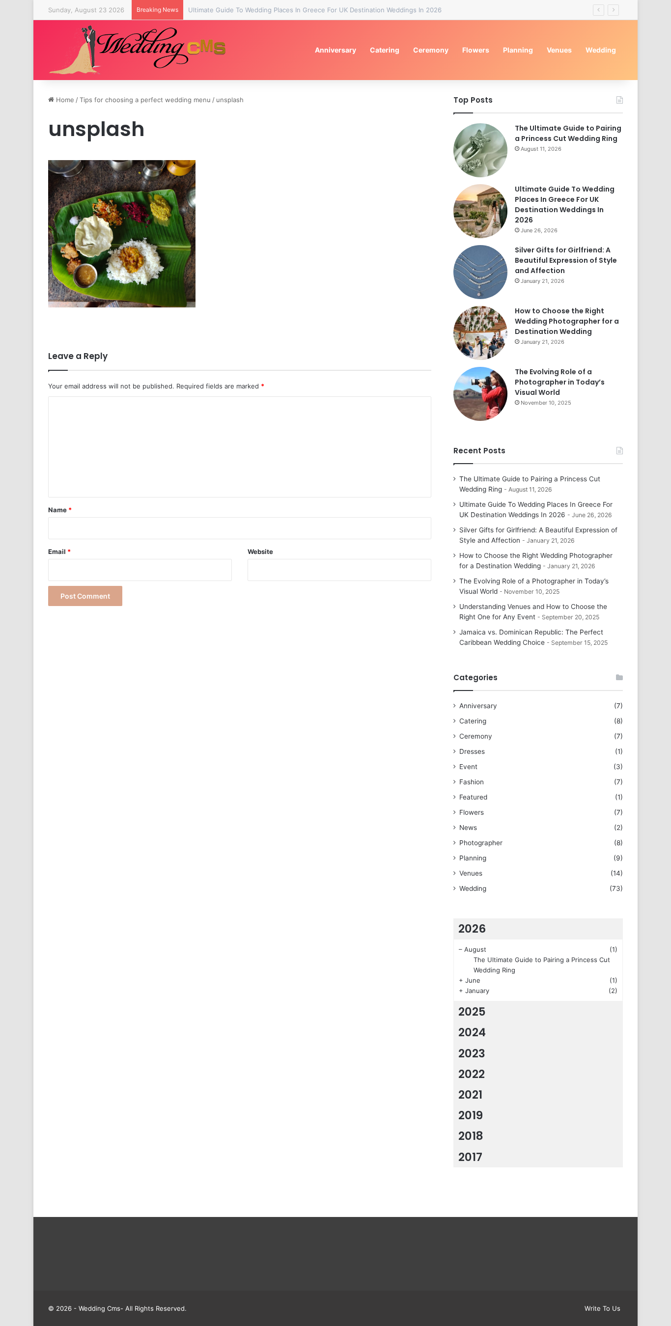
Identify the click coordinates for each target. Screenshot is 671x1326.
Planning (518, 50)
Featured (473, 797)
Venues (559, 50)
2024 (472, 1032)
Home (64, 100)
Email (59, 551)
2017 (470, 1157)
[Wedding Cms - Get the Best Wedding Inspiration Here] (141, 50)
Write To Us (602, 1308)
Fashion (471, 782)
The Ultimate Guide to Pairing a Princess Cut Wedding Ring (568, 133)
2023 (471, 1053)
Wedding (601, 50)
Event (468, 767)
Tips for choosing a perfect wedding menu (145, 100)
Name (60, 510)
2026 (472, 929)
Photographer (481, 843)
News (468, 827)
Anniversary (335, 50)
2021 (470, 1095)
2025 (472, 1012)
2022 (471, 1074)
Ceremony (430, 50)
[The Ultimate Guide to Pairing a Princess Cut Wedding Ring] (480, 150)
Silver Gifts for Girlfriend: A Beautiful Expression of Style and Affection (566, 260)
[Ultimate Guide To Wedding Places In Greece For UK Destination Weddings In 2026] (480, 211)
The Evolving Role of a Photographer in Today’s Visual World (560, 382)
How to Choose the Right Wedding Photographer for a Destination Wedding (567, 321)
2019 (470, 1115)
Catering (384, 50)
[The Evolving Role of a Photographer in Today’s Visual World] (480, 394)
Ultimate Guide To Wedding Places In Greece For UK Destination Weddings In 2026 (315, 10)
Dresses (472, 751)
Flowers (475, 50)
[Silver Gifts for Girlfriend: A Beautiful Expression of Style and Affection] (480, 272)
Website (260, 551)
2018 (470, 1136)
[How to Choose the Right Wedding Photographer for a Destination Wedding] (480, 333)
